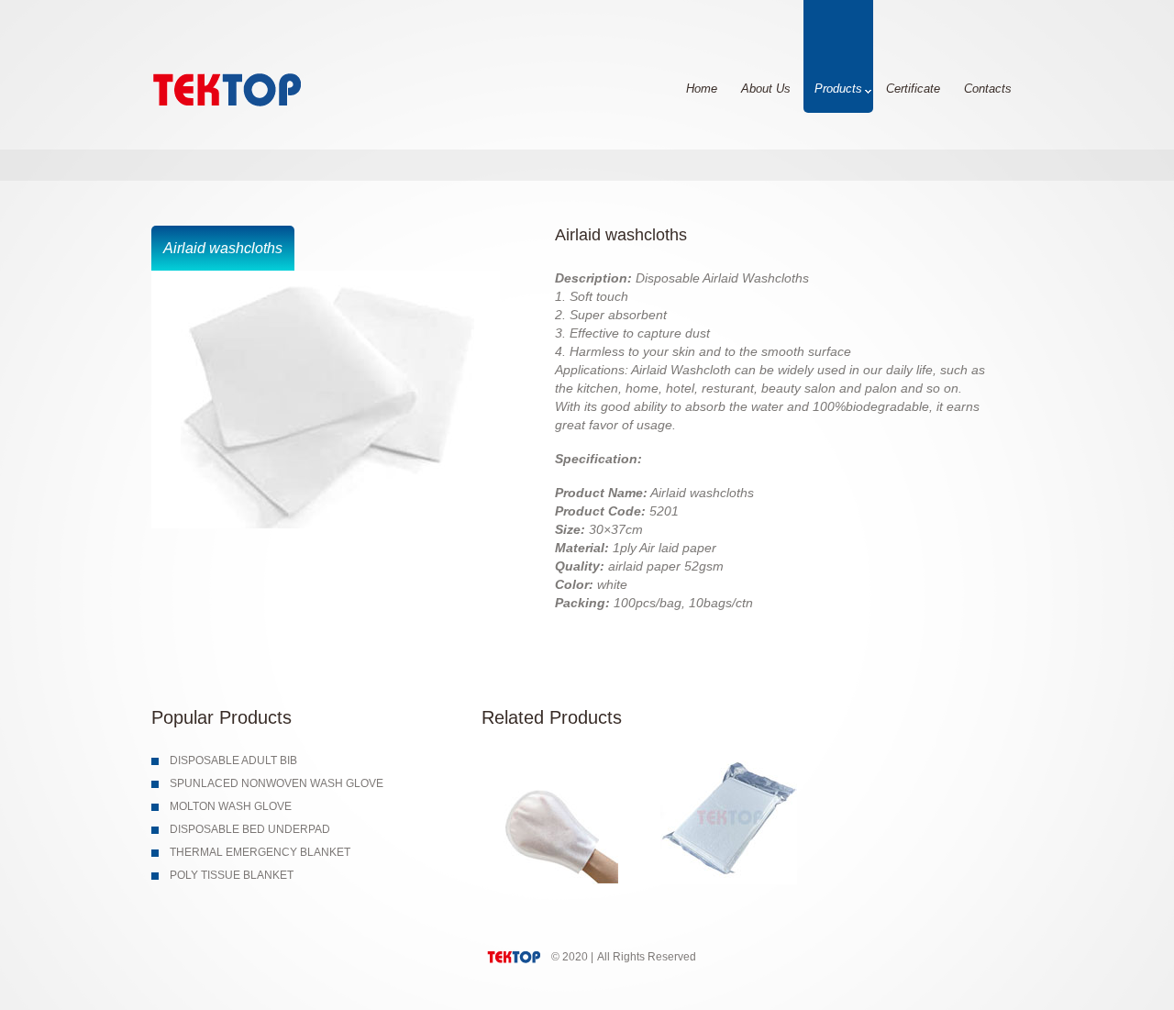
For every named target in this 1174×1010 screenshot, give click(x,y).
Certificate (913, 88)
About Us (766, 88)
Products (838, 88)
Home (701, 88)
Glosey (258, 86)
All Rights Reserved (646, 956)
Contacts (988, 88)
